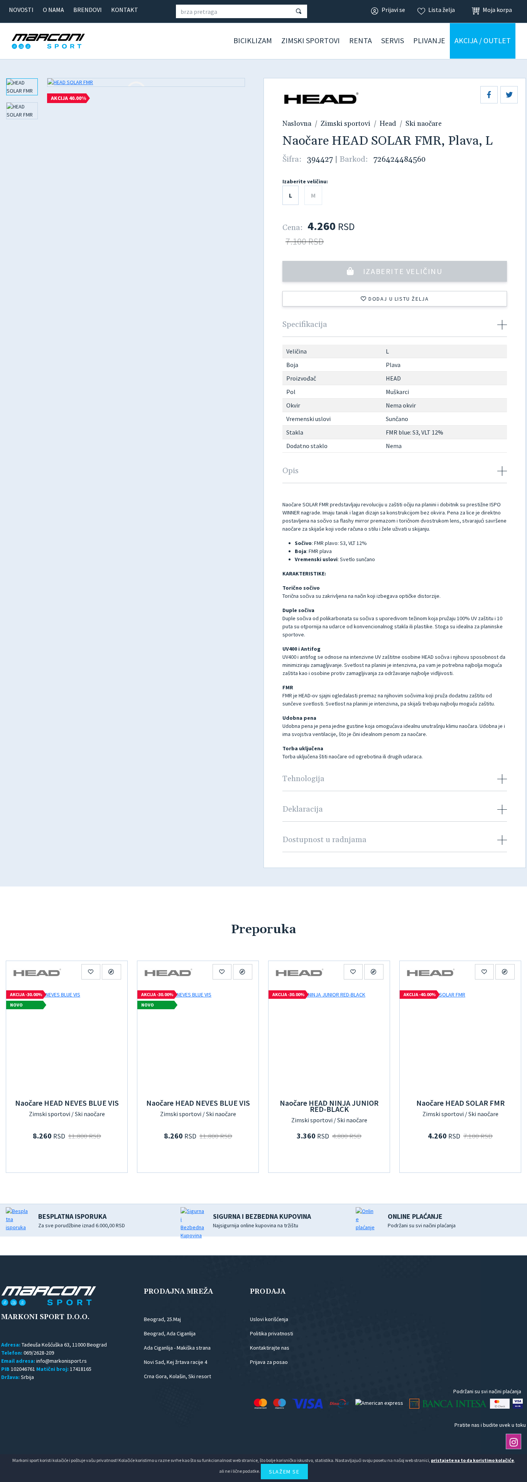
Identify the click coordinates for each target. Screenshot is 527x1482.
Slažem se (284, 1471)
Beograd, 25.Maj (162, 1319)
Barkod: (354, 159)
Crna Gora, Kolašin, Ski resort (177, 1376)
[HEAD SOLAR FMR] (146, 82)
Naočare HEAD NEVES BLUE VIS (67, 1103)
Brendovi (87, 10)
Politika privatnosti (271, 1333)
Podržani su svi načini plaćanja (422, 1220)
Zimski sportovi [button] (310, 40)
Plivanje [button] (429, 40)
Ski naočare (423, 123)
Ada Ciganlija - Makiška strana (177, 1347)
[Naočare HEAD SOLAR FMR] (460, 1040)
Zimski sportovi (345, 123)
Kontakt (124, 10)
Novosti (21, 10)
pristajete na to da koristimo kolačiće (472, 1460)
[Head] (37, 971)
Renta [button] (360, 40)
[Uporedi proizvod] (111, 972)
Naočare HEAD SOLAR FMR (460, 1103)
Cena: (292, 228)
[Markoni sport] (60, 41)
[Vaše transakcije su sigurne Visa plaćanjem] (518, 1404)
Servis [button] (392, 40)
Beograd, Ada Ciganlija (170, 1333)
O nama (53, 10)
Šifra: (291, 159)
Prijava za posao (269, 1361)
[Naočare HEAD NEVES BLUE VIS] (66, 1040)
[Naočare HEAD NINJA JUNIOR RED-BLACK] (329, 1040)
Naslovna (296, 123)
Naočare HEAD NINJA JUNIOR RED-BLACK (329, 1106)
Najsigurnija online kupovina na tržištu (262, 1220)
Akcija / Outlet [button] (482, 40)
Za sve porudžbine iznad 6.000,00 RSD (81, 1220)
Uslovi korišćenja (269, 1319)
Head (388, 123)
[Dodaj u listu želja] (91, 972)
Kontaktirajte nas (269, 1347)
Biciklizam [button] (252, 40)
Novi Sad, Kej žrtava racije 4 (175, 1361)
